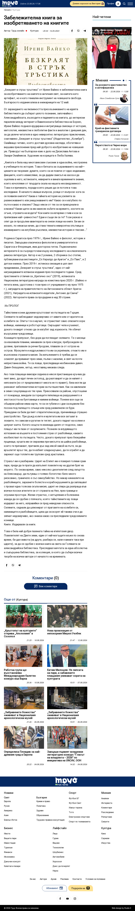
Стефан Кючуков (121, 139)
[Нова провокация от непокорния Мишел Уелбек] (67, 616)
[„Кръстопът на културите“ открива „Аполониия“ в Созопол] (24, 616)
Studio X (127, 908)
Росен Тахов (114, 156)
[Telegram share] (84, 30)
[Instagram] (75, 898)
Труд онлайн (17, 30)
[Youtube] (67, 898)
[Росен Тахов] (124, 156)
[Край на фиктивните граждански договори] (111, 115)
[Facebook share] (72, 30)
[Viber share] (78, 30)
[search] (124, 3)
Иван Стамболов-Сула (109, 98)
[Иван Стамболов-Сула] (124, 98)
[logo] (10, 4)
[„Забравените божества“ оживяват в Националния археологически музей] (24, 698)
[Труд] (66, 782)
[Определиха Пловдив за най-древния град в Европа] (24, 737)
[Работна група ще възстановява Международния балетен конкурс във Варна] (24, 655)
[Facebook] (60, 898)
